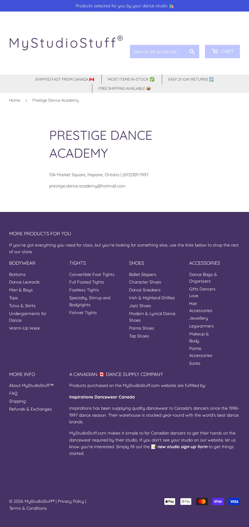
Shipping (17, 401)
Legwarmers (201, 326)
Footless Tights (84, 290)
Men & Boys (21, 290)
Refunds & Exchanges (30, 409)
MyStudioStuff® (39, 501)
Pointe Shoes (141, 328)
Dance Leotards (24, 282)
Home (14, 100)
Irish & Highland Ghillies (152, 297)
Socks (194, 363)
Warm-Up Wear (24, 328)
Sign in (194, 31)
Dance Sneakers (145, 290)
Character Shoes (145, 282)
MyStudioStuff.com (141, 385)
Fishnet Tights (83, 312)
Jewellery (198, 318)
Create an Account (224, 31)
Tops (13, 297)
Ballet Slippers (142, 274)
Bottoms (17, 274)
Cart (227, 51)
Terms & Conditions (28, 508)
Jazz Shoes (140, 305)
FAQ (13, 393)
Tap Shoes (139, 336)
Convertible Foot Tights (91, 274)
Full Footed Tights (86, 282)
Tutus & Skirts (22, 305)
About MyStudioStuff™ (31, 385)
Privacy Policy (71, 501)
